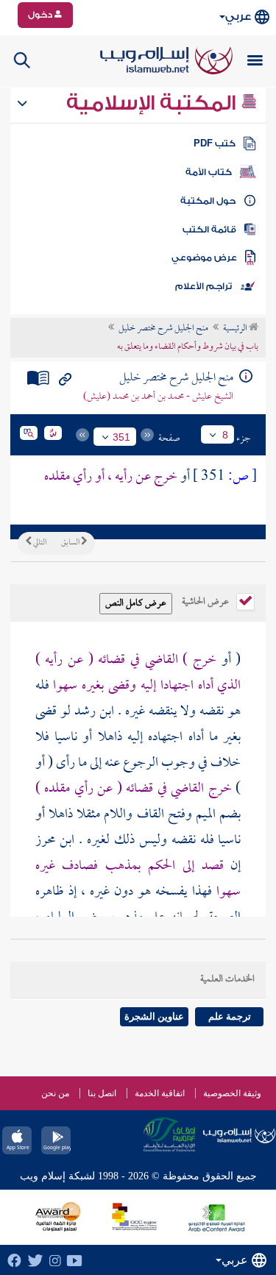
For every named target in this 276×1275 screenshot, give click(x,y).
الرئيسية (236, 328)
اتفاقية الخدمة (160, 1093)
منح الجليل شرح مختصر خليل (163, 328)
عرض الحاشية (206, 600)
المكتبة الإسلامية (153, 103)
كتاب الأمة (208, 172)
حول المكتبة (208, 201)
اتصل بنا (102, 1093)
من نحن (55, 1093)
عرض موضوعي (204, 257)
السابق (71, 543)
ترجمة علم (229, 1016)
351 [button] (121, 437)
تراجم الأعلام (203, 286)
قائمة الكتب (209, 229)
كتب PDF (215, 143)
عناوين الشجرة (154, 1016)
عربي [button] (238, 16)
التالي (39, 543)
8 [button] (225, 435)
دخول (41, 15)
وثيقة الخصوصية (232, 1093)
